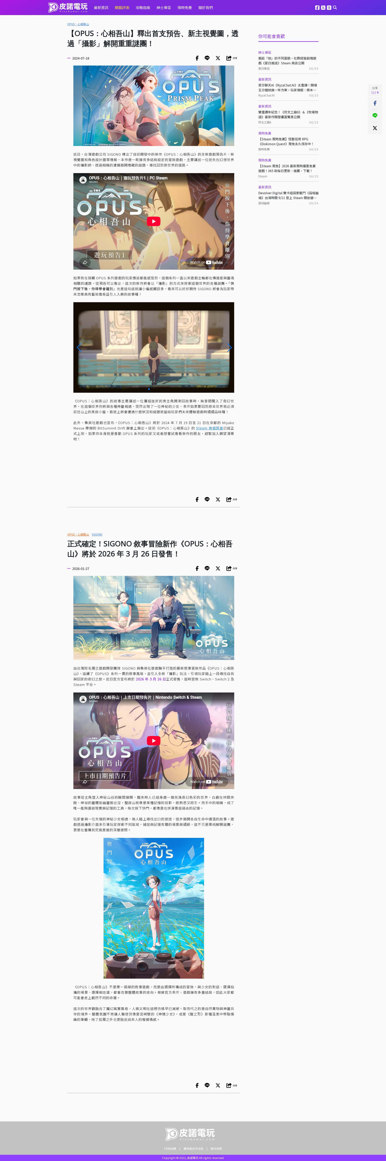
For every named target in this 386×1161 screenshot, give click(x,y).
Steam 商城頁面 (209, 427)
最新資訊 (101, 7)
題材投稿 (216, 1149)
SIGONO (97, 534)
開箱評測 (122, 7)
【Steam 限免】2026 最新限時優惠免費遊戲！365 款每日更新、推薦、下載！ (287, 168)
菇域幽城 (264, 203)
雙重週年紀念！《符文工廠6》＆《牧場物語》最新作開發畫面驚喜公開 (288, 114)
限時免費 (185, 7)
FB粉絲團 (170, 1149)
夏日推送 (264, 68)
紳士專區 (164, 7)
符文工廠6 (264, 122)
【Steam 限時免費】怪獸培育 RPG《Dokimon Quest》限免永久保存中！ (286, 141)
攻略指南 (143, 7)
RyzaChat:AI (266, 95)
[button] (78, 347)
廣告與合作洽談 (193, 1149)
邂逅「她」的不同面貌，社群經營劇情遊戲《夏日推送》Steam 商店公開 (287, 60)
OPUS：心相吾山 (78, 24)
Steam (262, 176)
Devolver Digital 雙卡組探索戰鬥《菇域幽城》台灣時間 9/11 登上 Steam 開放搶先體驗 (288, 195)
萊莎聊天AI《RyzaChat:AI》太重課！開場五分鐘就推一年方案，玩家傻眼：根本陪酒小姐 (287, 87)
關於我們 (205, 7)
